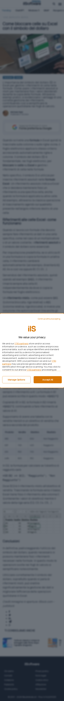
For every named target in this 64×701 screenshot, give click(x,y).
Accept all (47, 379)
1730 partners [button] (21, 343)
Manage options (16, 379)
